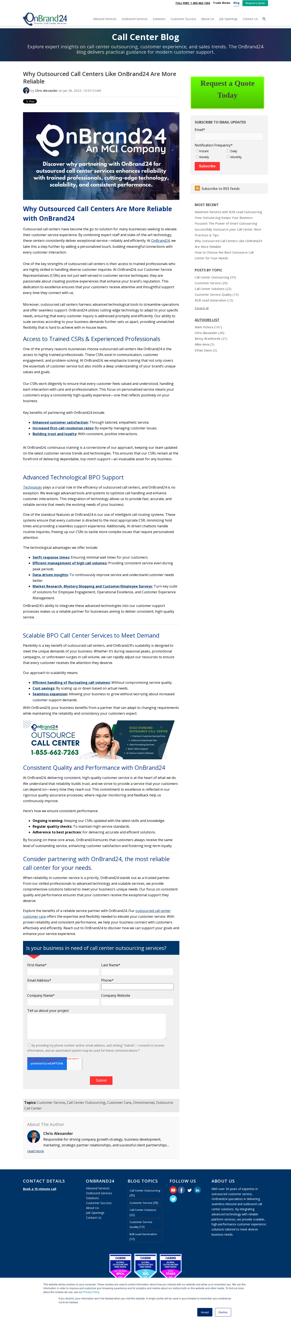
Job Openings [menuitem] (228, 19)
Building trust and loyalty (54, 434)
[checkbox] (229, 154)
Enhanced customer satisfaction (60, 422)
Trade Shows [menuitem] (221, 3)
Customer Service (51, 1102)
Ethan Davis (206, 350)
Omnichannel (143, 1102)
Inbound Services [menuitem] (105, 19)
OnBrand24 (160, 240)
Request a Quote (255, 3)
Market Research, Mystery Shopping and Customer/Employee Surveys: (93, 586)
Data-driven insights (50, 574)
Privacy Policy (91, 1292)
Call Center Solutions (213, 289)
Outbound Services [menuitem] (135, 19)
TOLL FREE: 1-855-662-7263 (192, 3)
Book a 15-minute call (39, 1189)
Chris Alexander (46, 90)
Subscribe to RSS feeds (221, 188)
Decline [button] (223, 1312)
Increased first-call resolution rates (63, 428)
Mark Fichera (208, 327)
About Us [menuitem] (207, 19)
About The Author (45, 1124)
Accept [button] (205, 1312)
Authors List (207, 320)
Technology (32, 487)
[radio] (210, 151)
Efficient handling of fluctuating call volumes (71, 682)
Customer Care (119, 1102)
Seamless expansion (50, 694)
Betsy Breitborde (211, 338)
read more (35, 1151)
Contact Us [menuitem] (250, 19)
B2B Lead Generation (214, 300)
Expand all (202, 308)
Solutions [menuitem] (159, 19)
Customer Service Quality (217, 294)
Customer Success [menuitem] (183, 19)
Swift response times (51, 557)
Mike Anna (204, 344)
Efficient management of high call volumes (70, 563)
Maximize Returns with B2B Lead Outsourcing (228, 212)
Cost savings (43, 688)
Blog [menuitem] (236, 3)
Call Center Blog (145, 37)
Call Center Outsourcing (86, 1102)
